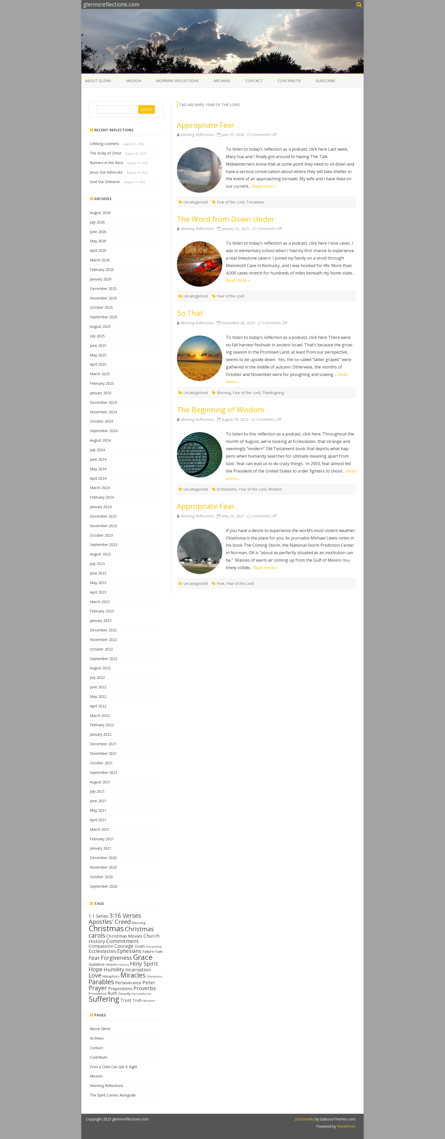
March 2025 (100, 373)
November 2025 (103, 298)
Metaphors (110, 976)
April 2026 (98, 250)
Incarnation (138, 969)
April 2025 (98, 364)
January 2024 (101, 506)
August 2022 (100, 667)
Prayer (98, 988)
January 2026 (101, 279)
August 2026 (100, 212)
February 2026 (102, 269)
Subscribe (325, 80)
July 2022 (97, 677)
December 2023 (103, 516)
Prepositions (120, 988)
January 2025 (101, 392)
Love (95, 975)
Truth (137, 1000)
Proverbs (144, 988)
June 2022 (98, 686)
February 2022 (102, 724)
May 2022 (98, 696)
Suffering (104, 999)
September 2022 (103, 658)
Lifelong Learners (104, 143)
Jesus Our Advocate (106, 172)
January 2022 (101, 734)
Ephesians (129, 950)
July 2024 (97, 449)
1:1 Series (98, 916)
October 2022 (101, 649)
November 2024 (103, 411)
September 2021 (103, 772)
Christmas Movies (124, 936)
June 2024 (98, 459)
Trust (125, 1000)
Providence (98, 993)
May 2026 (98, 240)
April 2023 (98, 592)
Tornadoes (255, 202)
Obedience (154, 976)
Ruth (112, 993)
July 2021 (97, 791)
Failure (148, 951)
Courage (124, 946)
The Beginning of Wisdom (220, 409)
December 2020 (103, 857)
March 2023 (100, 601)
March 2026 (100, 260)
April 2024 (98, 478)
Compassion (101, 946)
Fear (220, 583)
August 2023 (100, 554)
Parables (101, 981)
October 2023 (101, 535)
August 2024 (100, 440)
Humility (114, 969)
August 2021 (100, 782)
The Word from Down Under (225, 219)
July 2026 (97, 222)
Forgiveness (116, 957)
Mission (133, 80)
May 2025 (98, 355)
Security (124, 993)
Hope (95, 969)
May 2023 (98, 582)
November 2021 (103, 753)
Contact (254, 80)
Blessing (224, 392)
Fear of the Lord (230, 202)
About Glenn (98, 80)
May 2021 (98, 810)
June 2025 (98, 345)
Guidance (97, 964)
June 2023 (98, 573)
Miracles (133, 975)
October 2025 (101, 307)
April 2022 (98, 706)
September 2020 (103, 886)
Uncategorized (196, 202)
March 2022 (100, 715)
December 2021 (103, 743)
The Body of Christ (105, 153)
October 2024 (101, 421)
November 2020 (103, 867)
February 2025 (102, 383)
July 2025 (97, 335)
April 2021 (98, 819)
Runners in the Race (106, 162)
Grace (142, 957)
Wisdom (275, 489)
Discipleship (154, 946)
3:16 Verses (125, 915)
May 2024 (98, 468)
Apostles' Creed (110, 922)
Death (140, 946)
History (124, 964)
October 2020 (101, 876)
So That (190, 313)
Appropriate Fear (205, 125)
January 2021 (101, 848)
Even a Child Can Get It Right (113, 1066)
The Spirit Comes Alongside (113, 1095)
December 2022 (103, 630)
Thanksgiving (273, 392)
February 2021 (102, 838)
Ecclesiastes (227, 489)
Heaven (112, 964)
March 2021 (100, 829)
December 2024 (103, 402)
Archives (222, 80)
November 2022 (103, 639)
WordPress (345, 1126)
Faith (159, 951)
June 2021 (98, 800)
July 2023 (97, 563)
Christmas (106, 928)
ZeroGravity (304, 1119)
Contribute (289, 80)
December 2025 (103, 288)
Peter (148, 982)
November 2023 (103, 525)
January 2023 (101, 620)
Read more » (264, 186)
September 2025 (103, 316)
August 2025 (100, 326)
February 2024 (102, 497)
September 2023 (103, 544)
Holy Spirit (144, 963)
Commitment (122, 941)
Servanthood (141, 994)
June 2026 (98, 231)
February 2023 (102, 611)
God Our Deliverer (105, 181)
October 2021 (101, 762)
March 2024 (100, 487)
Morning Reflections (177, 80)
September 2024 (103, 430)
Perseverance (128, 983)
